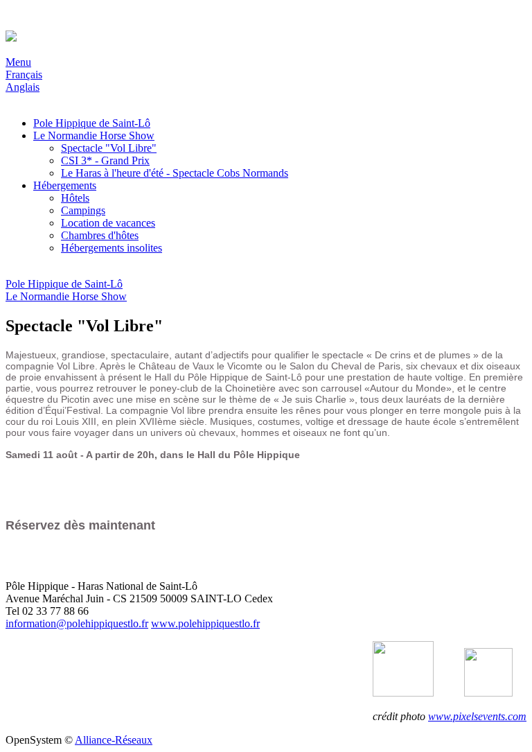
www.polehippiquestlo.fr (205, 623)
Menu (18, 62)
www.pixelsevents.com (477, 716)
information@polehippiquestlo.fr (77, 623)
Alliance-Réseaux (113, 740)
